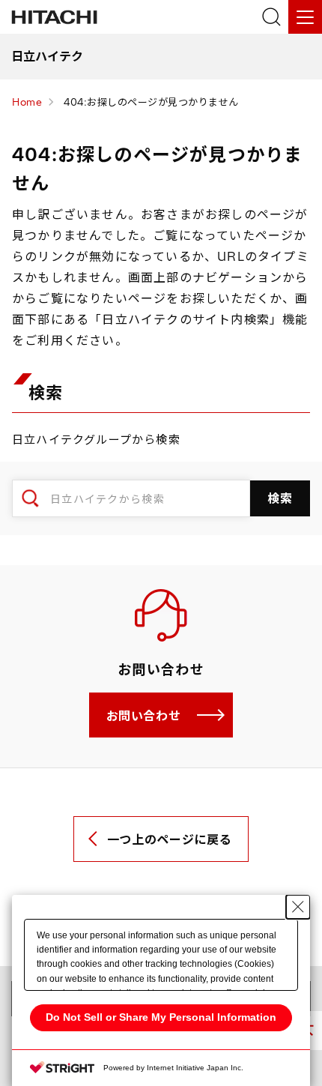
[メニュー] (305, 17)
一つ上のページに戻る (169, 839)
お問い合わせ (143, 715)
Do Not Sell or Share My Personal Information (161, 1017)
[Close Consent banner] (298, 907)
